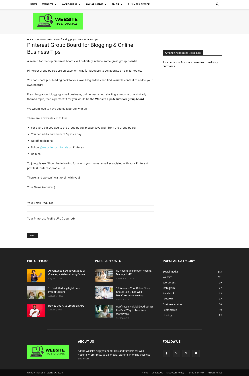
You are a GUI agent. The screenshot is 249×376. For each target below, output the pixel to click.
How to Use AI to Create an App (66, 305)
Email (116, 4)
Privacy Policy (215, 372)
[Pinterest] (176, 353)
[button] (217, 4)
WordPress (69, 4)
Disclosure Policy (175, 372)
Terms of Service (196, 372)
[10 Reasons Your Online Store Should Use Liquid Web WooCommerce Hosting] (104, 292)
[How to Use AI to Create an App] (36, 310)
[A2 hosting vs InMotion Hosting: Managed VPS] (104, 275)
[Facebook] (166, 353)
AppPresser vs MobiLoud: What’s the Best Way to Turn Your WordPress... (134, 310)
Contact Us (157, 372)
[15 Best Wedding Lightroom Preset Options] (36, 292)
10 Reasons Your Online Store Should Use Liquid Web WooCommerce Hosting (133, 292)
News (33, 4)
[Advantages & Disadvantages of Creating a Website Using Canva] (36, 275)
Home (30, 39)
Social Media (94, 4)
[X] (186, 353)
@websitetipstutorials (54, 147)
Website (47, 4)
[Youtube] (196, 353)
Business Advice (139, 4)
